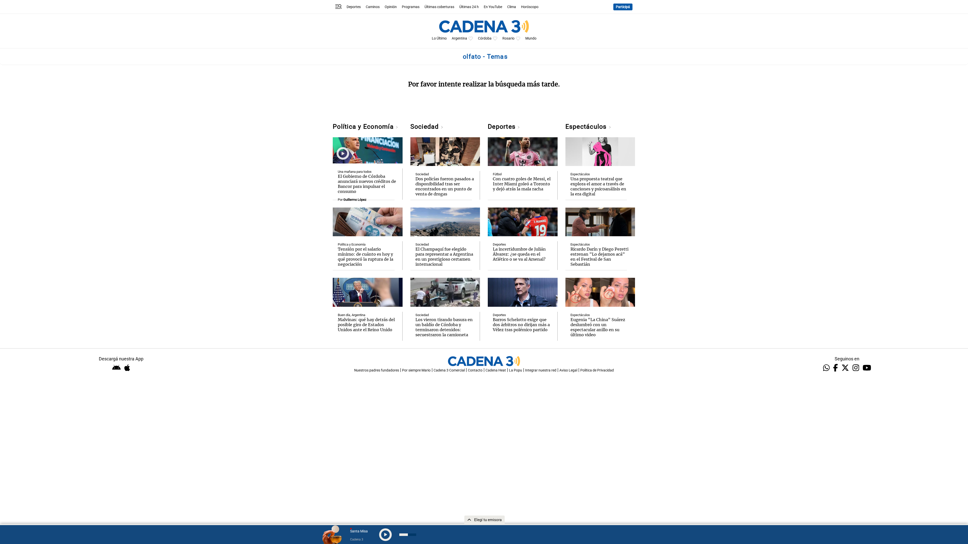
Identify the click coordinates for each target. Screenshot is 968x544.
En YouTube (493, 7)
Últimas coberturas (439, 7)
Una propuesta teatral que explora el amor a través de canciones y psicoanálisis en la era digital (598, 186)
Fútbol (497, 174)
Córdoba (485, 38)
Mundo (530, 38)
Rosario (508, 38)
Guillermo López (354, 199)
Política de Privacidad (597, 370)
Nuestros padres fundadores (376, 370)
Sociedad (425, 126)
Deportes (354, 7)
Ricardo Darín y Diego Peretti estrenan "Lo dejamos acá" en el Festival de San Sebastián (599, 257)
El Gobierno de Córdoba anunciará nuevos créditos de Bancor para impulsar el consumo (367, 184)
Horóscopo (529, 7)
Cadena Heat (496, 370)
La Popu (515, 370)
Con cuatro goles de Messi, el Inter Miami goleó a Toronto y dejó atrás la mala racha (522, 183)
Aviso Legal (568, 370)
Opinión (391, 7)
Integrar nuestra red (540, 370)
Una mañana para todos (355, 172)
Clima (511, 7)
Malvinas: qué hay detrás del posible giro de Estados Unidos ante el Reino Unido (366, 324)
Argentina (459, 38)
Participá (623, 7)
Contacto (475, 370)
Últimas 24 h (469, 7)
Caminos (373, 7)
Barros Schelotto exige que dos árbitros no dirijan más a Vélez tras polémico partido (521, 324)
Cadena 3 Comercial (449, 370)
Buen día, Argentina (351, 315)
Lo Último (439, 38)
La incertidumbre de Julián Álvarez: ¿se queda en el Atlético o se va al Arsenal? (519, 254)
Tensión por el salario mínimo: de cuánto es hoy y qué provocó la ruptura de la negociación (365, 257)
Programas (410, 7)
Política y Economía (364, 126)
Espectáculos (587, 126)
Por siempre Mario (416, 370)
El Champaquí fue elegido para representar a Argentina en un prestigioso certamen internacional (444, 257)
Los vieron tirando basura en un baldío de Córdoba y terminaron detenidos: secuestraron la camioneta (444, 327)
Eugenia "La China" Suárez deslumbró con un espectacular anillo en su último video (597, 327)
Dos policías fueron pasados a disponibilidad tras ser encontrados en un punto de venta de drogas (444, 186)
